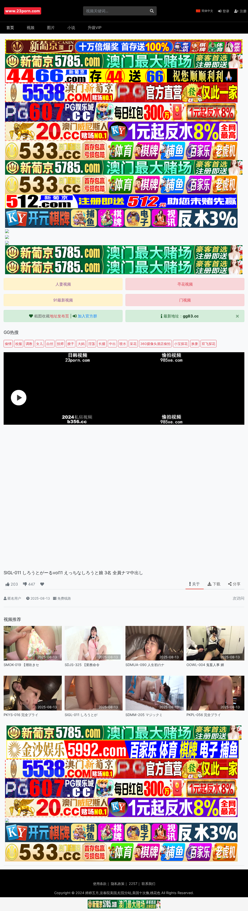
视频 (30, 27)
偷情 (8, 344)
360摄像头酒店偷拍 (155, 344)
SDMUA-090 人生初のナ (144, 665)
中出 (112, 344)
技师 (60, 344)
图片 (51, 27)
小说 (71, 27)
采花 (133, 344)
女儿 (39, 344)
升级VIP (94, 27)
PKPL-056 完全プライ (203, 715)
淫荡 (91, 344)
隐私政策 (117, 884)
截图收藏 (51, 316)
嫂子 (70, 344)
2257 (133, 884)
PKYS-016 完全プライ (21, 715)
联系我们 (148, 884)
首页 (10, 27)
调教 (29, 344)
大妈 (81, 344)
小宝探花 (181, 344)
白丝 (49, 344)
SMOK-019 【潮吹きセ (21, 665)
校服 (18, 344)
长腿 (102, 344)
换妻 (194, 344)
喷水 (122, 344)
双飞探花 (208, 344)
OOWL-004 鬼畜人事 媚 (205, 665)
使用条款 (100, 884)
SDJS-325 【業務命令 (82, 665)
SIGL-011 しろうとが (81, 715)
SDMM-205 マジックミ (144, 715)
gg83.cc (191, 316)
